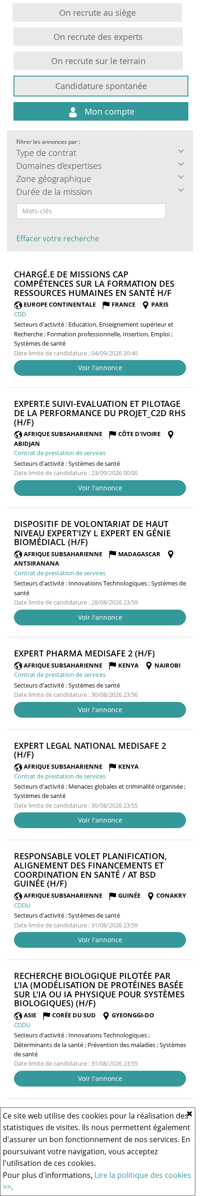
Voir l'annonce (100, 367)
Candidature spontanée (101, 85)
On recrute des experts (98, 36)
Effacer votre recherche (57, 238)
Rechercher (171, 211)
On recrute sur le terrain (98, 60)
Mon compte (108, 111)
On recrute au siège (97, 12)
